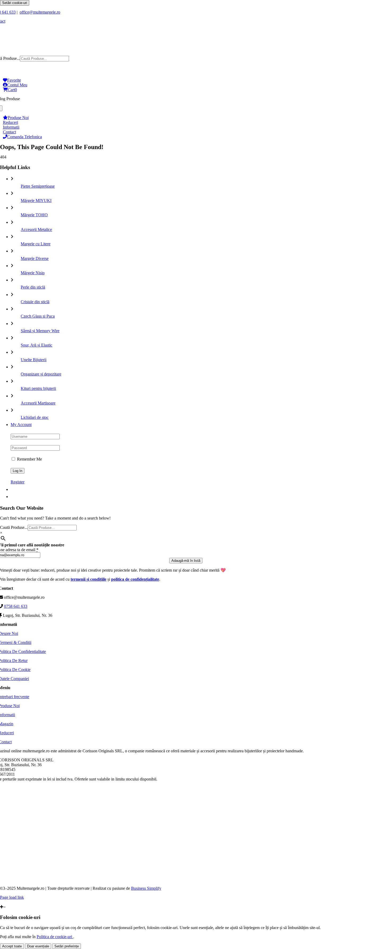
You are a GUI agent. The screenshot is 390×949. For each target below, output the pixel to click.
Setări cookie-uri (14, 3)
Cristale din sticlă (35, 302)
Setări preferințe (66, 946)
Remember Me (29, 459)
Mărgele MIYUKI (36, 200)
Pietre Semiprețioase (38, 186)
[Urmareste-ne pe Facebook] (1, 902)
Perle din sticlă (33, 287)
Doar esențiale (38, 946)
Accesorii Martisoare (38, 403)
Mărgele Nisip (33, 273)
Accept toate (12, 946)
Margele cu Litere (35, 244)
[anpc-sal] (185, 879)
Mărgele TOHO (34, 215)
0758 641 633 (15, 606)
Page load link (12, 897)
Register (17, 482)
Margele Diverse (35, 258)
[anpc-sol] (185, 845)
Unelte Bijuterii (33, 359)
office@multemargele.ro (40, 12)
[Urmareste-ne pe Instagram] (4, 902)
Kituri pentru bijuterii (38, 388)
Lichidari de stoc (35, 417)
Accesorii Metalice (36, 229)
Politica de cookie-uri (55, 936)
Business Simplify (146, 888)
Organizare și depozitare (41, 374)
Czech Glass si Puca (38, 316)
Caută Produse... (14, 527)
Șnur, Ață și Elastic (36, 345)
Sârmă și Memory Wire (40, 330)
